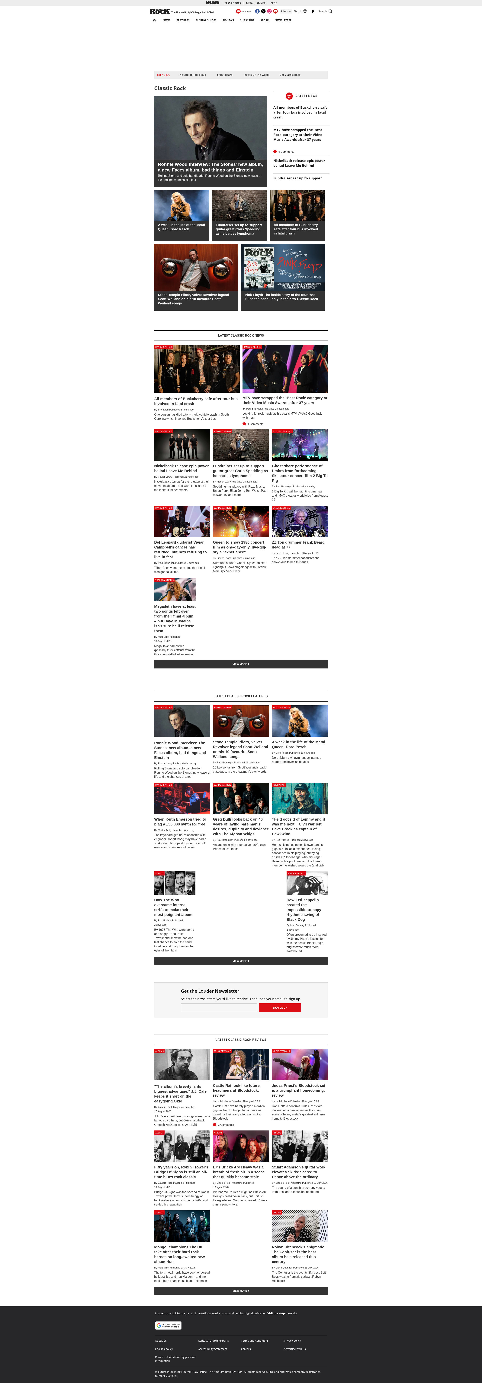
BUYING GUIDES (206, 20)
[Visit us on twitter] (263, 11)
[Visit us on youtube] (275, 11)
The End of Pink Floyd (192, 75)
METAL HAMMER (255, 3)
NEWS (166, 20)
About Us (161, 1340)
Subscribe (286, 11)
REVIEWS (228, 20)
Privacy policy (292, 1340)
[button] (325, 11)
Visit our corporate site (282, 1313)
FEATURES (183, 20)
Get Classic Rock (290, 75)
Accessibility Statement (212, 1349)
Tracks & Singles (164, 580)
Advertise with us (295, 1349)
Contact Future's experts (213, 1340)
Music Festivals (222, 1051)
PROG (274, 3)
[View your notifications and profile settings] (313, 11)
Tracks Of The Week (256, 75)
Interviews (278, 784)
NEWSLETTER (283, 20)
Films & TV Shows (282, 431)
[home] (155, 20)
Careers (246, 1349)
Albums (159, 873)
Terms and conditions (254, 1340)
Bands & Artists (163, 346)
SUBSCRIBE (247, 20)
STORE (264, 20)
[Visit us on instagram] (269, 11)
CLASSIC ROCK (233, 3)
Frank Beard (225, 75)
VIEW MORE (240, 664)
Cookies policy (164, 1349)
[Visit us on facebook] (257, 11)
